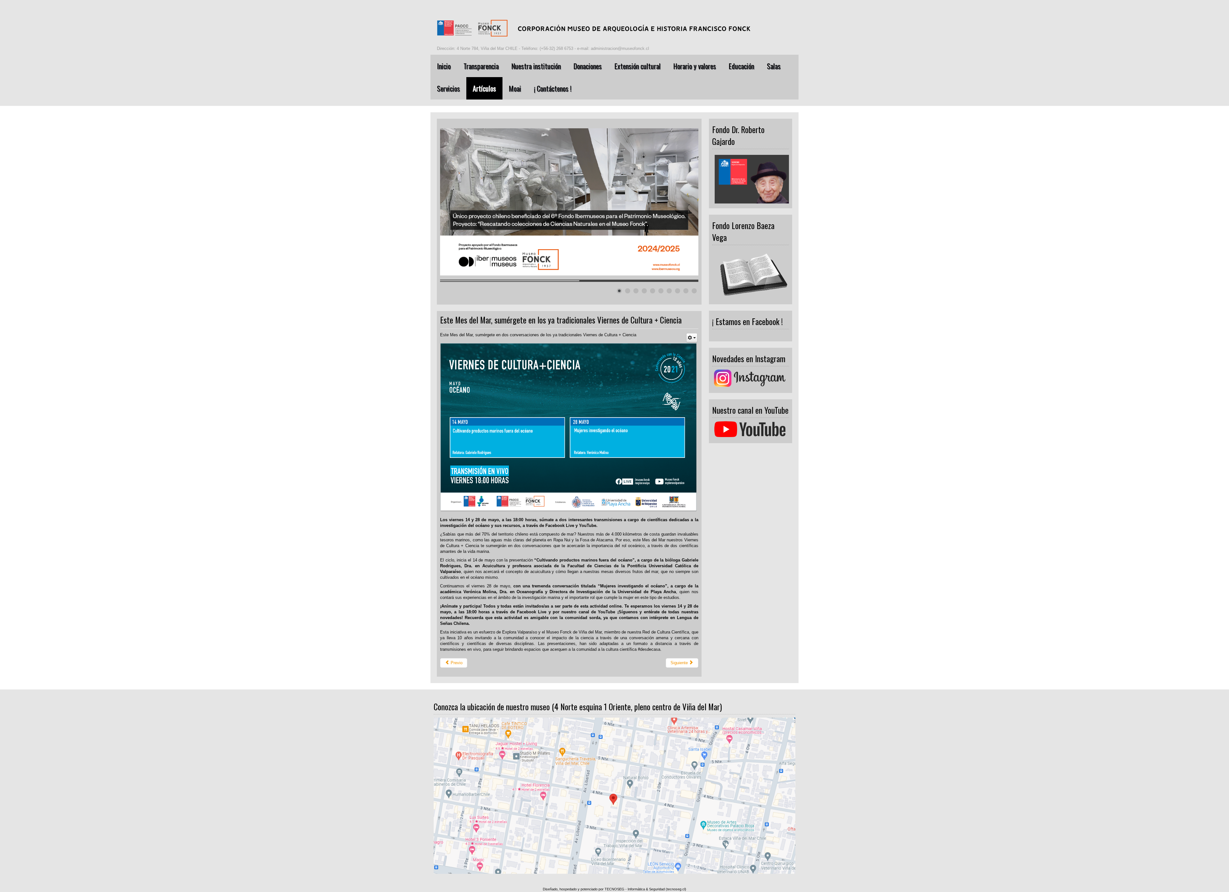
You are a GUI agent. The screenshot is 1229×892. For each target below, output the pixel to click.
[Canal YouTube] (750, 429)
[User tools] (691, 337)
